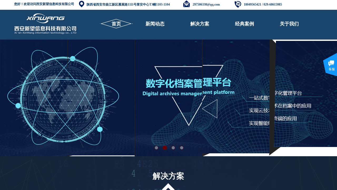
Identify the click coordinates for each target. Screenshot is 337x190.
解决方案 (199, 23)
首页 (116, 23)
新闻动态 (155, 23)
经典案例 (244, 23)
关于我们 (289, 23)
